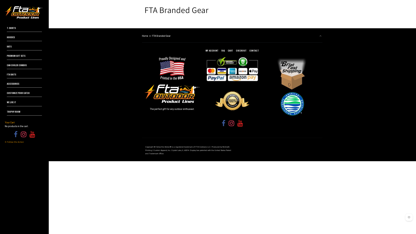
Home (145, 36)
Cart (230, 50)
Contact (254, 50)
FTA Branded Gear (161, 36)
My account (212, 50)
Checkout (241, 50)
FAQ (223, 50)
